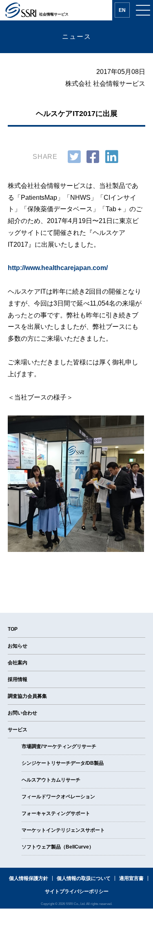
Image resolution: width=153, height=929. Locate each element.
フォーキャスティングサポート (56, 813)
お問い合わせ (22, 713)
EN (122, 10)
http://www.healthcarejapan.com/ (58, 267)
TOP (13, 629)
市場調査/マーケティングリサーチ (59, 746)
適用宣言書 (131, 878)
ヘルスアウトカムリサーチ (51, 780)
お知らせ (17, 646)
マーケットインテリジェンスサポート (63, 830)
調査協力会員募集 (27, 696)
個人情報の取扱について (84, 878)
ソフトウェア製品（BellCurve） (58, 847)
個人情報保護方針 (28, 878)
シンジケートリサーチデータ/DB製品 (63, 763)
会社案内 (17, 662)
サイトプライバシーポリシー (77, 891)
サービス (17, 729)
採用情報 (17, 679)
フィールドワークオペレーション (58, 796)
